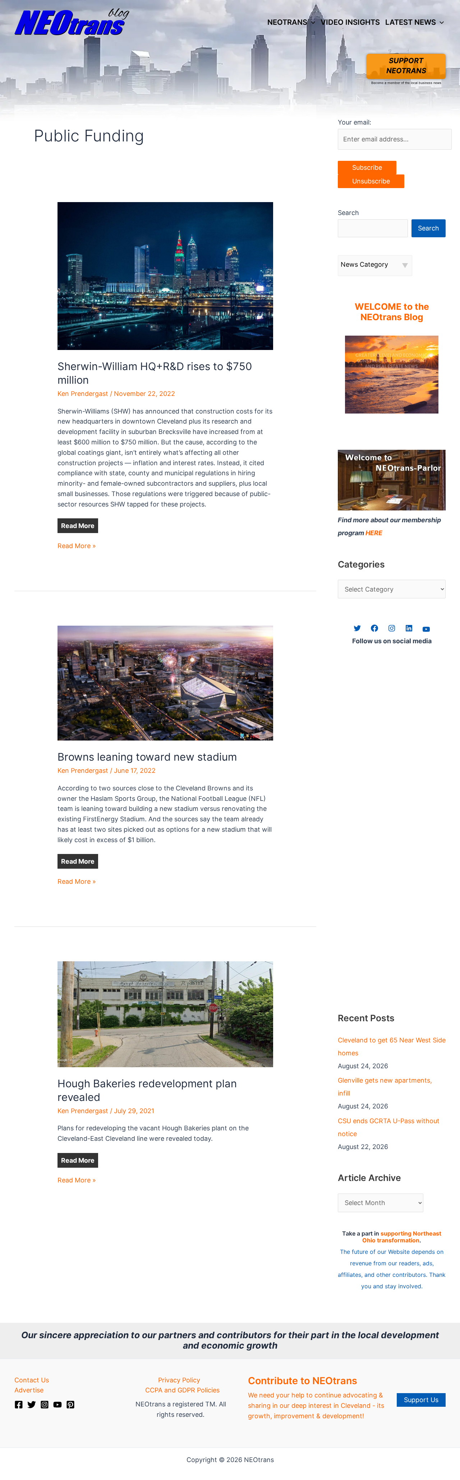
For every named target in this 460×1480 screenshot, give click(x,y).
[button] (311, 22)
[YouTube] (57, 1404)
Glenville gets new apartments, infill (385, 1087)
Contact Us (31, 1380)
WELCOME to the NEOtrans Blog (392, 312)
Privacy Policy (179, 1380)
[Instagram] (44, 1404)
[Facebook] (18, 1404)
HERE (373, 533)
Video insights (350, 22)
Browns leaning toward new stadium (147, 757)
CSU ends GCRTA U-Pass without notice (389, 1127)
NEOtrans (287, 22)
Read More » (77, 546)
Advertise (28, 1390)
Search (348, 212)
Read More (78, 525)
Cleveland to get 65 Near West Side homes (392, 1046)
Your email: (354, 122)
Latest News (410, 22)
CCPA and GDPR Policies (182, 1390)
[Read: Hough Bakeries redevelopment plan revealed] (165, 1013)
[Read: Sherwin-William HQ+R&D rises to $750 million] (165, 275)
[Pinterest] (70, 1404)
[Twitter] (31, 1404)
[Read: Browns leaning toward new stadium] (165, 682)
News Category (364, 264)
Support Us (421, 1400)
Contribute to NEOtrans (302, 1381)
